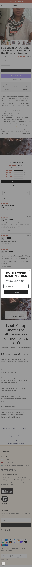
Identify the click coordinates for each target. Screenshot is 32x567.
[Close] (29, 270)
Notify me (16, 292)
